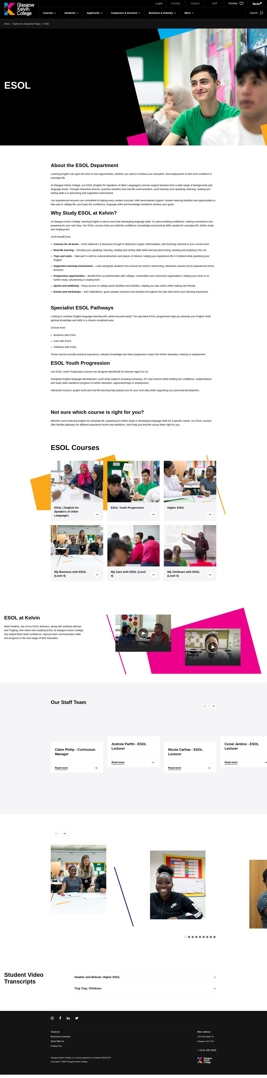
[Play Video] (143, 633)
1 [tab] (185, 937)
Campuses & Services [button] (124, 13)
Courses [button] (48, 13)
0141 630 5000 (208, 1050)
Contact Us (56, 1046)
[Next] (212, 706)
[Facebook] (60, 1018)
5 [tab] (200, 937)
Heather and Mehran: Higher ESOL (97, 977)
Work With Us (57, 1041)
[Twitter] (76, 1018)
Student (195, 3)
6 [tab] (203, 937)
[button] (236, 3)
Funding (175, 3)
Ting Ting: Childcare (87, 988)
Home (6, 24)
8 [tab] (211, 937)
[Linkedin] (68, 1018)
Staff (214, 3)
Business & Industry (60, 1036)
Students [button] (70, 13)
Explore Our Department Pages (27, 24)
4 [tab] (196, 937)
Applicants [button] (93, 13)
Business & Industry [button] (161, 13)
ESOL (46, 24)
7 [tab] (207, 937)
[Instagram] (52, 1018)
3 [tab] (193, 937)
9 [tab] (214, 937)
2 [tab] (189, 937)
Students (55, 1032)
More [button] (188, 13)
